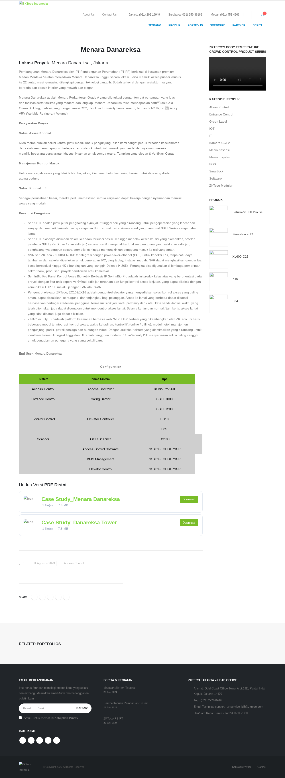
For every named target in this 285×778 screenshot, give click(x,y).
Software (215, 178)
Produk (174, 25)
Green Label (218, 121)
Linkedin (56, 740)
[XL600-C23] (218, 259)
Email (66, 597)
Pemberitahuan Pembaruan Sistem (126, 703)
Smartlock (216, 171)
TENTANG (155, 25)
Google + (58, 597)
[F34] (218, 304)
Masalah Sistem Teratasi (120, 687)
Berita (258, 25)
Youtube (39, 740)
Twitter (42, 597)
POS (212, 164)
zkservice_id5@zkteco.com (245, 706)
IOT (212, 128)
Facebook (34, 597)
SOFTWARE (217, 25)
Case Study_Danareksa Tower (79, 522)
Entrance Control (221, 114)
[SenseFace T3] (218, 237)
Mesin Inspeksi (219, 157)
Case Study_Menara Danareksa (80, 499)
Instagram (48, 740)
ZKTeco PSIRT (113, 718)
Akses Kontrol (219, 107)
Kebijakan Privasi (67, 718)
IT (210, 135)
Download (189, 499)
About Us (89, 14)
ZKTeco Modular (220, 185)
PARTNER (238, 25)
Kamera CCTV (219, 143)
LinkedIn (50, 597)
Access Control (74, 563)
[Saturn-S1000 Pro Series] (218, 215)
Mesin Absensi (219, 150)
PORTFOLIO (195, 25)
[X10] (218, 281)
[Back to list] (21, 51)
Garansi (261, 767)
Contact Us (109, 14)
